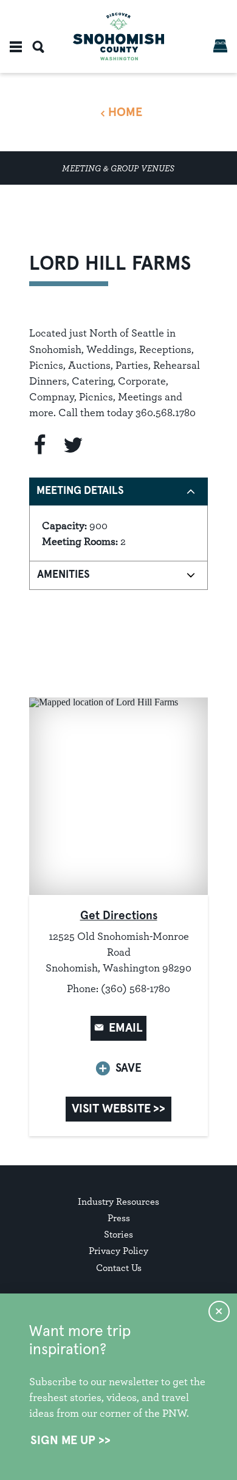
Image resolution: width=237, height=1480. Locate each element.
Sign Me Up (62, 1440)
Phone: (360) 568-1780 (118, 988)
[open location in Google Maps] (118, 795)
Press (119, 1218)
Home (125, 112)
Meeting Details (80, 490)
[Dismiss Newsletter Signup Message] (219, 1311)
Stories (118, 1234)
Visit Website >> (118, 1109)
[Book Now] (220, 46)
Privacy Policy (118, 1250)
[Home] (118, 37)
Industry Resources (118, 1201)
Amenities (63, 574)
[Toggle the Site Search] (38, 47)
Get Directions (118, 916)
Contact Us (119, 1267)
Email (126, 1028)
